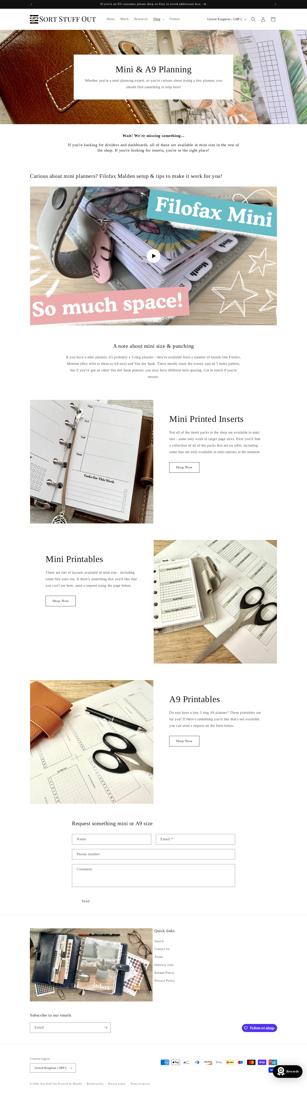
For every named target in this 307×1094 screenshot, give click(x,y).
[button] (158, 19)
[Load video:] (153, 256)
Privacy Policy (164, 980)
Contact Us (162, 949)
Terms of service (140, 1083)
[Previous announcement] (31, 4)
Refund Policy (164, 973)
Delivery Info (164, 965)
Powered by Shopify (70, 1083)
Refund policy (95, 1083)
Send (86, 901)
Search (159, 941)
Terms (158, 957)
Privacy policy (117, 1083)
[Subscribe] (106, 1027)
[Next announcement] (275, 4)
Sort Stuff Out (48, 1083)
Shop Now (184, 467)
